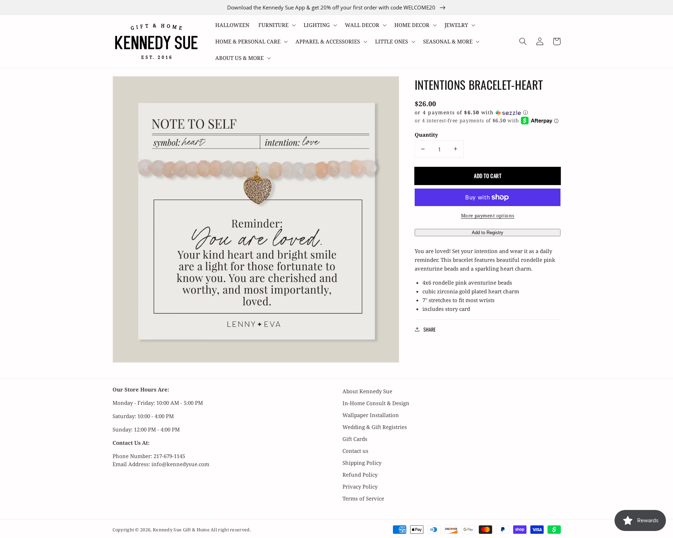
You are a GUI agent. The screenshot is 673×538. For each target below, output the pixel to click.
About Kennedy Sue (367, 391)
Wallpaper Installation (370, 414)
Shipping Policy (361, 462)
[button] (276, 25)
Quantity (426, 134)
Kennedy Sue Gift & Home (182, 530)
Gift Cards (354, 438)
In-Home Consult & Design (375, 403)
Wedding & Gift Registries (374, 426)
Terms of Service (363, 498)
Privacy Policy (360, 486)
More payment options (488, 215)
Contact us (355, 450)
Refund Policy (360, 474)
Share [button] (429, 329)
